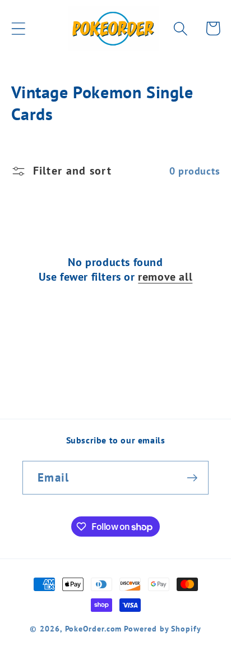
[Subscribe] (192, 478)
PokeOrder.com (93, 628)
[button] (18, 28)
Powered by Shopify (162, 628)
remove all (165, 276)
